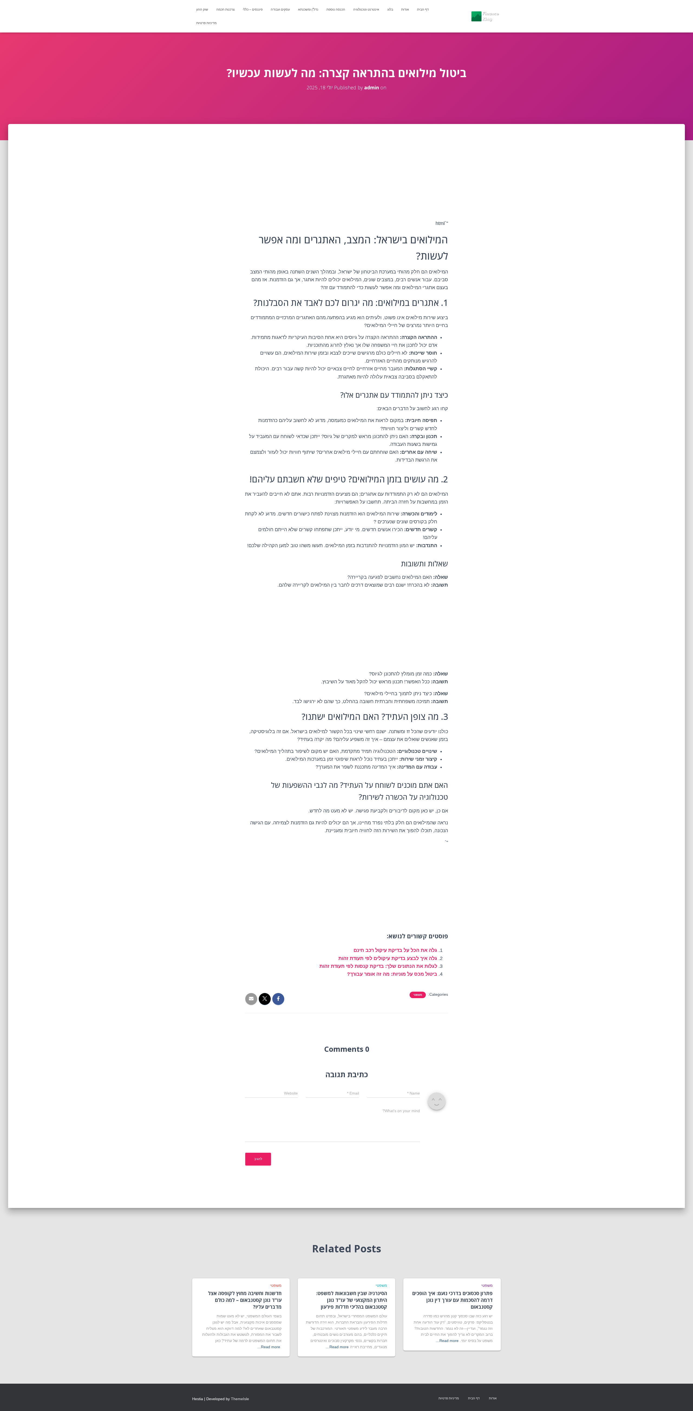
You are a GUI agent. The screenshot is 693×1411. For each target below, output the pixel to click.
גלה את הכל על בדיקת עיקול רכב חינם (395, 950)
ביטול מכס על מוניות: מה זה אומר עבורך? (392, 974)
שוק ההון (202, 9)
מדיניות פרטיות (206, 23)
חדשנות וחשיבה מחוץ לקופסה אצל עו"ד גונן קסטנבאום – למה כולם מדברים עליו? (245, 1300)
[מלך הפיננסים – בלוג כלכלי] (485, 16)
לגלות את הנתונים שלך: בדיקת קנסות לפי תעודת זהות (378, 966)
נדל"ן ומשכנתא (308, 9)
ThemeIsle (240, 1399)
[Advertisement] (346, 181)
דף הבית (423, 9)
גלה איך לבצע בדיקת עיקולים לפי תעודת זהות (387, 958)
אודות (405, 9)
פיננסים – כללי (253, 9)
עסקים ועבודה (280, 9)
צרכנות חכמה (225, 9)
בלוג (390, 9)
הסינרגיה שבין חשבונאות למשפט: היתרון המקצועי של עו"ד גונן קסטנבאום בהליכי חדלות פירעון (351, 1300)
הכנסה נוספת (335, 9)
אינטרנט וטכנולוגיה (366, 9)
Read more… (447, 1340)
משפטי (417, 994)
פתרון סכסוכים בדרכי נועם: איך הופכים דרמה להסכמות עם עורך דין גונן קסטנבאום (452, 1300)
